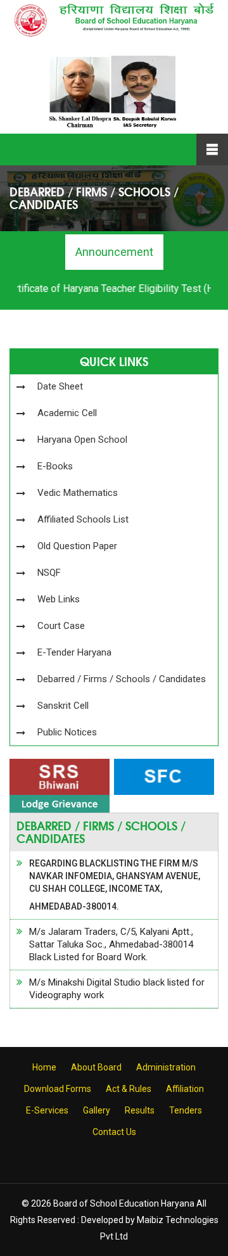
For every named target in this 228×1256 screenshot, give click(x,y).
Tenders (185, 1110)
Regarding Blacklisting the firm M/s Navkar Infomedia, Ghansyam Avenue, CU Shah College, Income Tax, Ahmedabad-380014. (114, 884)
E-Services (47, 1110)
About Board (96, 1067)
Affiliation (185, 1089)
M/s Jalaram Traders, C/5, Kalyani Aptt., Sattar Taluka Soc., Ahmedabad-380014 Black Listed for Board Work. (111, 944)
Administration (166, 1067)
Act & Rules (128, 1089)
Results (140, 1110)
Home (44, 1067)
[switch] (131, 904)
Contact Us (114, 1132)
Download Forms (57, 1089)
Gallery (96, 1110)
